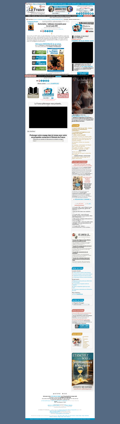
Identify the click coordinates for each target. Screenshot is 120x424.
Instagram (86, 341)
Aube (62, 416)
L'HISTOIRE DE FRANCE (56, 396)
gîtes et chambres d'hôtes (55, 411)
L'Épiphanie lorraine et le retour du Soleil (82, 275)
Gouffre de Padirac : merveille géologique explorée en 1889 (81, 148)
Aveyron (68, 416)
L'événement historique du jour (60, 407)
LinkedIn (85, 339)
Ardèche (51, 416)
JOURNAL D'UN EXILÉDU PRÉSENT (83, 73)
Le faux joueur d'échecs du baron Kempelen (82, 277)
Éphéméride (42, 16)
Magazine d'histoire (54, 412)
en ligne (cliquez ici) (80, 116)
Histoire (51, 16)
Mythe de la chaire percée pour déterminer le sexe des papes (82, 281)
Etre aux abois (77, 152)
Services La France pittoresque (54, 406)
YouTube (85, 344)
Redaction (61, 29)
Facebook (85, 336)
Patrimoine (67, 16)
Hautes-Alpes (79, 415)
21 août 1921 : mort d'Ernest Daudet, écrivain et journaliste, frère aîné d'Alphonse (82, 216)
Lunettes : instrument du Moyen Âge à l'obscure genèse (81, 145)
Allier (64, 415)
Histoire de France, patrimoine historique (58, 410)
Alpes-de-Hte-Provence (70, 415)
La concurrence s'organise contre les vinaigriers (80, 284)
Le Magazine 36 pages (42, 19)
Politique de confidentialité (66, 406)
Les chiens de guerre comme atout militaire (82, 274)
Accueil (35, 19)
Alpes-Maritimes (85, 415)
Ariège (59, 416)
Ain (58, 415)
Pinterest (85, 346)
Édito (29, 16)
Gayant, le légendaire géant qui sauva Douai (81, 287)
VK (83, 340)
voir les (53, 83)
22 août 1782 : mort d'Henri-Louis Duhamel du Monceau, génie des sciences (82, 209)
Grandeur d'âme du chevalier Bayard (80, 142)
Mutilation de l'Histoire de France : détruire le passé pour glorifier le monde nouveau (82, 139)
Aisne (61, 415)
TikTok (84, 343)
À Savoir (74, 16)
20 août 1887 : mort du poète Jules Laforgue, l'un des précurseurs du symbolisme (82, 223)
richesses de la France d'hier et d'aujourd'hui (67, 409)
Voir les (78, 294)
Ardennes (55, 416)
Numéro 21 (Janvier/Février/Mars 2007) (55, 19)
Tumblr (85, 347)
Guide (35, 16)
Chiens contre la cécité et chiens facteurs (82, 272)
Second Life (86, 345)
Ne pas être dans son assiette (81, 211)
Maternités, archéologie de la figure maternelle (81, 157)
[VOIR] (64, 4)
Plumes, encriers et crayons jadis (82, 136)
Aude (65, 416)
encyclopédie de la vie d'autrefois (62, 413)
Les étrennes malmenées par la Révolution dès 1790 (82, 290)
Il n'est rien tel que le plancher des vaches (81, 154)
